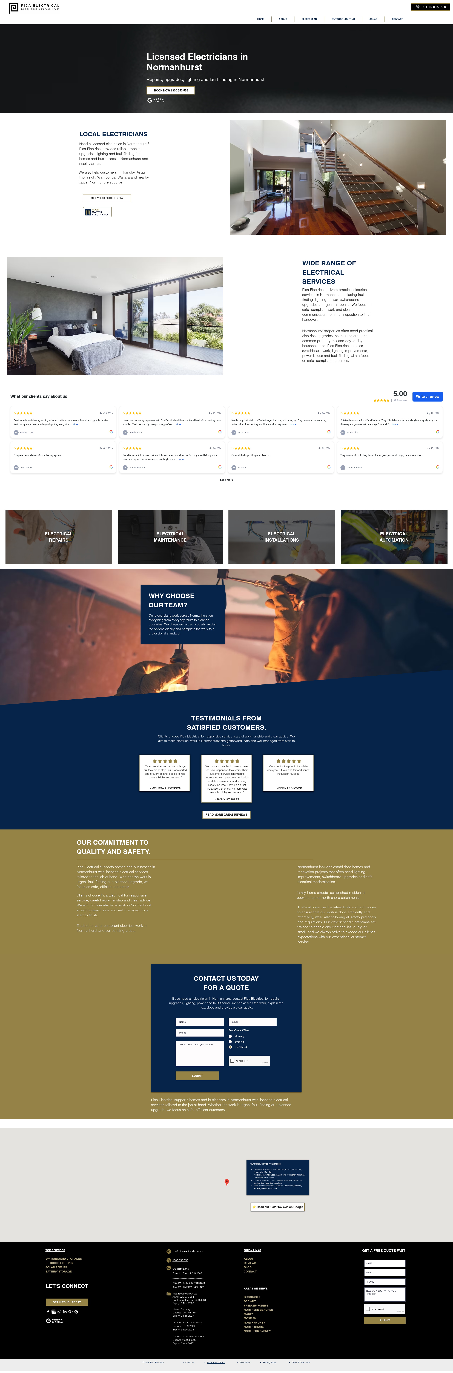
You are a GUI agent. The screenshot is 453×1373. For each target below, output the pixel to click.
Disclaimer (245, 1362)
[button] (309, 19)
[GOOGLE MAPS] (70, 1311)
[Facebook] (48, 1311)
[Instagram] (59, 1311)
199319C (189, 1326)
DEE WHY (250, 1301)
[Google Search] (76, 1311)
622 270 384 (187, 1296)
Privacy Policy (269, 1362)
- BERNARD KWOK (289, 788)
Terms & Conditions (301, 1362)
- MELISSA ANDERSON (165, 788)
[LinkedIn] (65, 1311)
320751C (201, 1300)
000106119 (189, 1312)
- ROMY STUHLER (227, 799)
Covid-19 (189, 1362)
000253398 (190, 1339)
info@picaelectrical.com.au (188, 1251)
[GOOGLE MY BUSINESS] (53, 1311)
